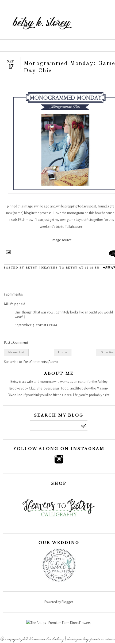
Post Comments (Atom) (41, 362)
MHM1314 (11, 304)
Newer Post (16, 352)
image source (62, 240)
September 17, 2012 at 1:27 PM (36, 325)
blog (27, 213)
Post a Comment (16, 343)
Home (62, 352)
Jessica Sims (102, 639)
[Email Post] (7, 253)
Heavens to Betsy (46, 639)
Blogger (67, 602)
